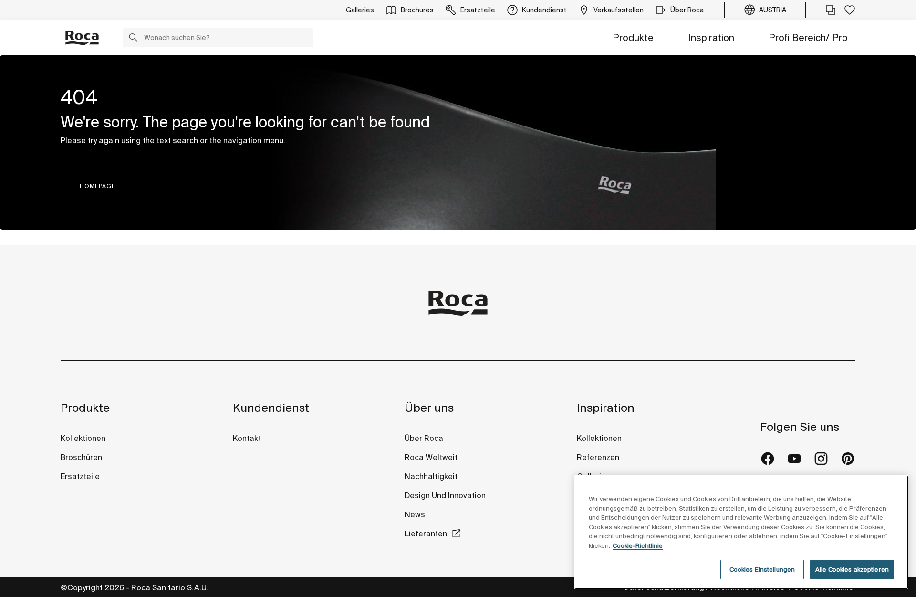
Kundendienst (271, 407)
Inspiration (711, 37)
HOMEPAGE (97, 186)
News (415, 514)
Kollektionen (83, 438)
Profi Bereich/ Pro (808, 37)
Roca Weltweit (431, 457)
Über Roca (424, 438)
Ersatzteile (80, 476)
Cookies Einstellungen (762, 569)
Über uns (429, 407)
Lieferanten (426, 533)
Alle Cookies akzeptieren (852, 569)
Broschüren (81, 457)
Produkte (633, 37)
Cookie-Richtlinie (638, 545)
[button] (133, 38)
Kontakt (247, 438)
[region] (741, 532)
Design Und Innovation (445, 495)
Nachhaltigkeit (431, 476)
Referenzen (598, 457)
